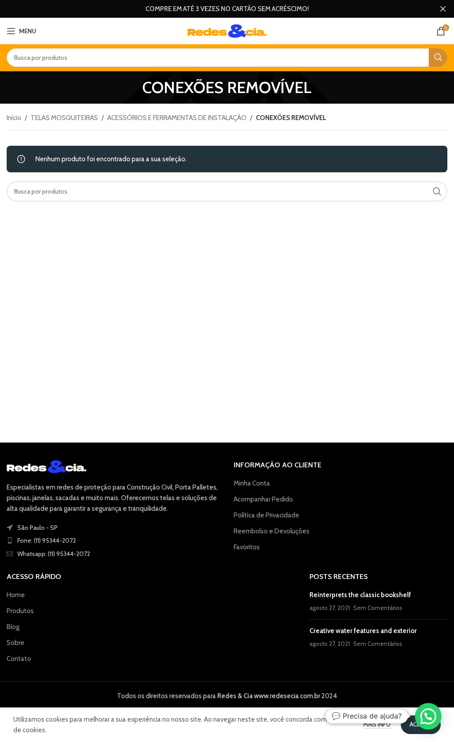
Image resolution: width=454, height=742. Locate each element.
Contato (19, 659)
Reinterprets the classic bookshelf (360, 595)
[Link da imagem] (46, 466)
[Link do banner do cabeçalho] (213, 9)
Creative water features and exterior (363, 631)
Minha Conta (252, 483)
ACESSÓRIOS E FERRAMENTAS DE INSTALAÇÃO (177, 118)
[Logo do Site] (227, 31)
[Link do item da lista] (113, 540)
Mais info (377, 724)
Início (14, 118)
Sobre (15, 643)
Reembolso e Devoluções (271, 531)
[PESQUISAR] (438, 57)
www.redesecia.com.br (286, 696)
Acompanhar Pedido (263, 499)
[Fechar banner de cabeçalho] (443, 9)
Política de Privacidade (266, 515)
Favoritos (247, 547)
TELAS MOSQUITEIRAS (64, 118)
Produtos (20, 611)
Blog (13, 627)
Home (16, 595)
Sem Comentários (377, 607)
